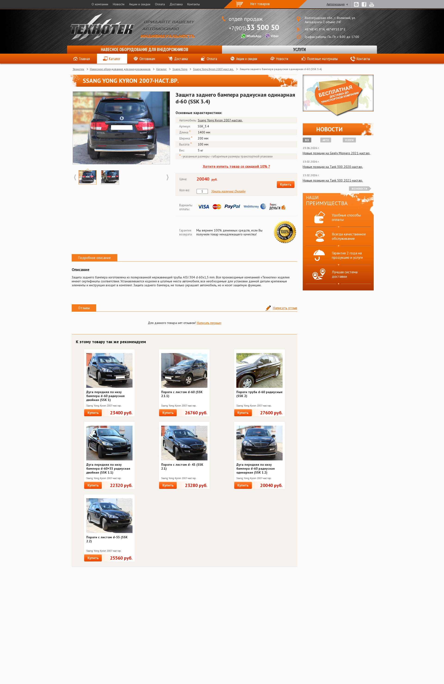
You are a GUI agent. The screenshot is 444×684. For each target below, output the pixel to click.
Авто (326, 140)
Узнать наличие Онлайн (228, 191)
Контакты (193, 4)
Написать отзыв (285, 308)
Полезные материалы (322, 58)
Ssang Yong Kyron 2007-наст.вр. (213, 69)
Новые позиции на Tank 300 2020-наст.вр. (333, 167)
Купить (285, 184)
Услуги (299, 49)
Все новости (359, 188)
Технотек (78, 69)
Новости (118, 4)
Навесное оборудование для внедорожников (144, 49)
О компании (100, 4)
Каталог (114, 58)
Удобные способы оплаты (346, 217)
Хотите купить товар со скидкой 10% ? (236, 166)
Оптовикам (147, 58)
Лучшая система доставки (345, 274)
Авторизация (336, 4)
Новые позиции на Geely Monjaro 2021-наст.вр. (336, 153)
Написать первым (209, 323)
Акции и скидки (139, 4)
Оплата (160, 4)
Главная (84, 58)
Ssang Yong (180, 69)
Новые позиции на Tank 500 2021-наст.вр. (333, 180)
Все (307, 140)
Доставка (176, 4)
